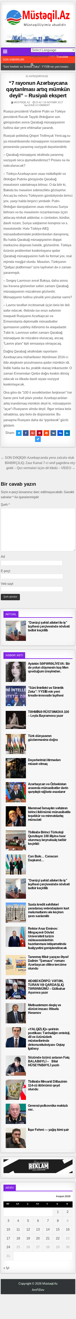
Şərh (5, 504)
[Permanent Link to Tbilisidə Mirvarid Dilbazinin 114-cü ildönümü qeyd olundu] (16, 1090)
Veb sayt (7, 583)
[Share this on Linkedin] (67, 433)
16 (68, 1229)
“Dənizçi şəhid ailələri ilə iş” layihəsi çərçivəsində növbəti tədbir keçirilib (49, 626)
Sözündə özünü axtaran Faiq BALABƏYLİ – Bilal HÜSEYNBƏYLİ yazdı (49, 1061)
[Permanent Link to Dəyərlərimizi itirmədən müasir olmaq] (16, 768)
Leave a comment (38, 105)
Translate (62, 56)
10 (8, 1229)
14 (48, 1229)
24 (8, 1247)
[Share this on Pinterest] (39, 433)
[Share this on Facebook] (26, 433)
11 (18, 1229)
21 (48, 1238)
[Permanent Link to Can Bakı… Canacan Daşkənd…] (16, 864)
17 (8, 1238)
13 (38, 1229)
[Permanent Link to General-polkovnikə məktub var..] (16, 1114)
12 (28, 1229)
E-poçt (5, 571)
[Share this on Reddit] (46, 433)
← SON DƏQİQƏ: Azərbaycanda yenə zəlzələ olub (37, 457)
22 (58, 1238)
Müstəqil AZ (22, 102)
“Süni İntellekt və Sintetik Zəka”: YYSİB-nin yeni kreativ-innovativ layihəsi (46, 691)
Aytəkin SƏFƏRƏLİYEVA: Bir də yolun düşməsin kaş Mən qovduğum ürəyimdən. (49, 667)
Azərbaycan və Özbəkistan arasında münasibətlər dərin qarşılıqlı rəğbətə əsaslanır (48, 787)
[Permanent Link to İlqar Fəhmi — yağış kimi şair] (16, 1138)
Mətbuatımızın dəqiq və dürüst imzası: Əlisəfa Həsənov (44, 1008)
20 (38, 1238)
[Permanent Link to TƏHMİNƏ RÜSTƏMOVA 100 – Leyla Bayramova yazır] (16, 720)
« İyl (6, 1268)
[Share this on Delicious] (38, 439)
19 (28, 1238)
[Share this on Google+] (32, 433)
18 (18, 1238)
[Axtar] (32, 65)
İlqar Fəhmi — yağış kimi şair (48, 1129)
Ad (3, 556)
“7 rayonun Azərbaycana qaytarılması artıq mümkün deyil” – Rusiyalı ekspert (38, 89)
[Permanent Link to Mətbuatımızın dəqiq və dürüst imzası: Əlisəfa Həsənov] (16, 1013)
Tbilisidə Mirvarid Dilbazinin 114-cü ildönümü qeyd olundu (47, 1085)
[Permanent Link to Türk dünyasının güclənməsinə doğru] (16, 744)
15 (58, 1229)
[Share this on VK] (53, 433)
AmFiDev (38, 1289)
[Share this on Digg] (60, 433)
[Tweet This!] (19, 433)
